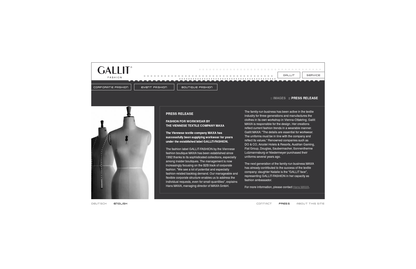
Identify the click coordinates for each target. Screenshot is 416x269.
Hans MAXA (301, 187)
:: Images (278, 98)
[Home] (115, 77)
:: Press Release (303, 98)
